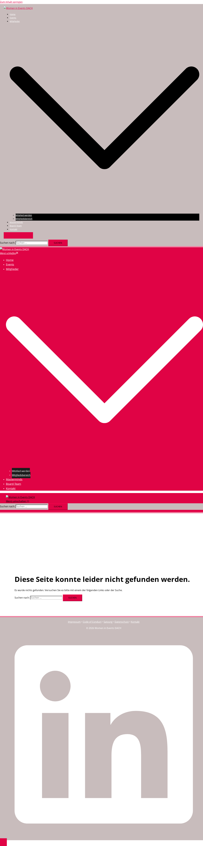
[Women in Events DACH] (18, 8)
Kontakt (13, 229)
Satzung (108, 621)
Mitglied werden (24, 215)
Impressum (74, 621)
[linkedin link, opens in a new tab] (104, 835)
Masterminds (16, 222)
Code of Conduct (92, 621)
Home (12, 14)
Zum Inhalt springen (11, 2)
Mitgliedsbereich (24, 218)
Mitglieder (15, 21)
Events (13, 17)
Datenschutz (122, 621)
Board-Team (16, 225)
